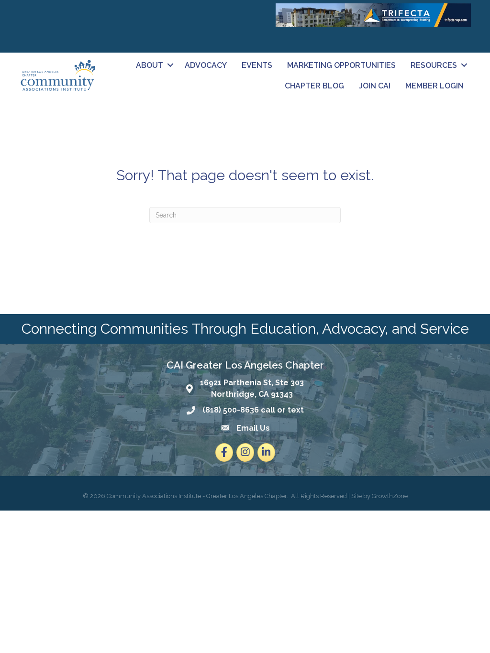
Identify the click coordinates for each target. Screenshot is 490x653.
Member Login (434, 85)
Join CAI (374, 85)
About (149, 65)
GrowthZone (390, 496)
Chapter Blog (314, 85)
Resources (434, 65)
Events (257, 65)
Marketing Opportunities (341, 65)
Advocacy (206, 65)
